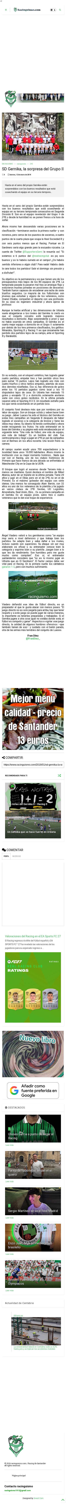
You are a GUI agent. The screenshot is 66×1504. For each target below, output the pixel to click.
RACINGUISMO (7, 164)
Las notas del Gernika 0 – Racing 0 (27, 804)
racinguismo (21, 164)
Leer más (10, 1145)
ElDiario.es (18, 1316)
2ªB (31, 164)
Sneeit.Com (38, 1498)
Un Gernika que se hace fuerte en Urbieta (31, 832)
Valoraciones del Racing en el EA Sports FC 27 (33, 936)
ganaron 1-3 (8, 566)
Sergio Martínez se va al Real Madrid (33, 1211)
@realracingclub (40, 255)
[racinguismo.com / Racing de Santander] (26, 11)
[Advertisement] (33, 52)
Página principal (18, 1476)
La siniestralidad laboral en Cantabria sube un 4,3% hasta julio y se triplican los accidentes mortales (35, 1348)
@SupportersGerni (32, 251)
